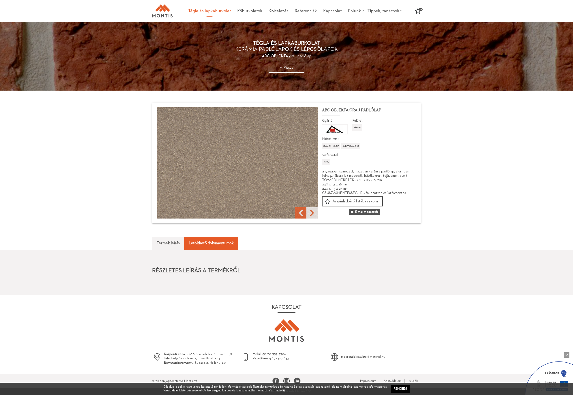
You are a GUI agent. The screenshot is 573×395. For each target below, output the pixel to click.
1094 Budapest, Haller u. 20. (195, 362)
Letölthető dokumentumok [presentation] (211, 243)
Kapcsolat (332, 11)
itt (283, 390)
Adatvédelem (393, 380)
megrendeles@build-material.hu (363, 356)
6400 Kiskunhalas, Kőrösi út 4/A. (198, 354)
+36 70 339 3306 (269, 354)
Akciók (413, 380)
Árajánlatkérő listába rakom (355, 201)
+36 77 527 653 (270, 358)
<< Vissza (286, 68)
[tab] (168, 243)
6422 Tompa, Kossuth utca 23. (192, 358)
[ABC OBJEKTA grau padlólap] (237, 163)
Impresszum (368, 380)
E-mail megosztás (366, 211)
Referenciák (306, 11)
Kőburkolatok (249, 11)
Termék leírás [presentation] (168, 243)
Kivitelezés (279, 11)
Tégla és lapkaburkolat (209, 11)
